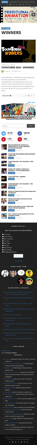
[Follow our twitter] (3, 133)
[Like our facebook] (20, 133)
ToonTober (8, 427)
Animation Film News (11, 383)
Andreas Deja (9, 368)
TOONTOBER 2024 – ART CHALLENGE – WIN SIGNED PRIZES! (20, 184)
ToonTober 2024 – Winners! (17, 67)
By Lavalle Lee (19, 150)
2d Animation (5, 65)
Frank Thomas (8, 236)
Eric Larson (7, 234)
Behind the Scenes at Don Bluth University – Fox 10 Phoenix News (19, 169)
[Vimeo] (23, 4)
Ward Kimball (7, 250)
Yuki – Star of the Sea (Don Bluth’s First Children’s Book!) (21, 214)
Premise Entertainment (11, 423)
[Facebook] (7, 4)
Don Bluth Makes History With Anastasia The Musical (22, 192)
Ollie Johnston (8, 247)
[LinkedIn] (13, 4)
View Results (18, 261)
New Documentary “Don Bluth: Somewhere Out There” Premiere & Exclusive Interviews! (19, 146)
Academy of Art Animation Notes (14, 363)
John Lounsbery (8, 239)
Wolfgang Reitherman (10, 252)
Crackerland (8, 392)
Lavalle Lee (7, 71)
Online (6, 350)
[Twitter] (20, 4)
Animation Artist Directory (12, 372)
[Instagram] (10, 4)
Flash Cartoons (9, 407)
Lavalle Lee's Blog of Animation (14, 414)
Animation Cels (9, 379)
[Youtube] (26, 4)
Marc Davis (7, 243)
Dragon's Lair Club (10, 403)
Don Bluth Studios (10, 394)
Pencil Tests (8, 418)
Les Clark (6, 241)
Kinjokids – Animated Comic (13, 409)
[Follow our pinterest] (20, 139)
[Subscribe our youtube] (3, 139)
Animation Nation (10, 388)
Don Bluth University (11, 398)
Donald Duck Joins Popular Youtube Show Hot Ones (20, 199)
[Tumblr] (17, 4)
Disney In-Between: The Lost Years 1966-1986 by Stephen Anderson (20, 207)
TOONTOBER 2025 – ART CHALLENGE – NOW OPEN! (23, 1)
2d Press (7, 359)
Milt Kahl (6, 245)
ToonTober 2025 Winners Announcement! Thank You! (21, 154)
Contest (12, 65)
